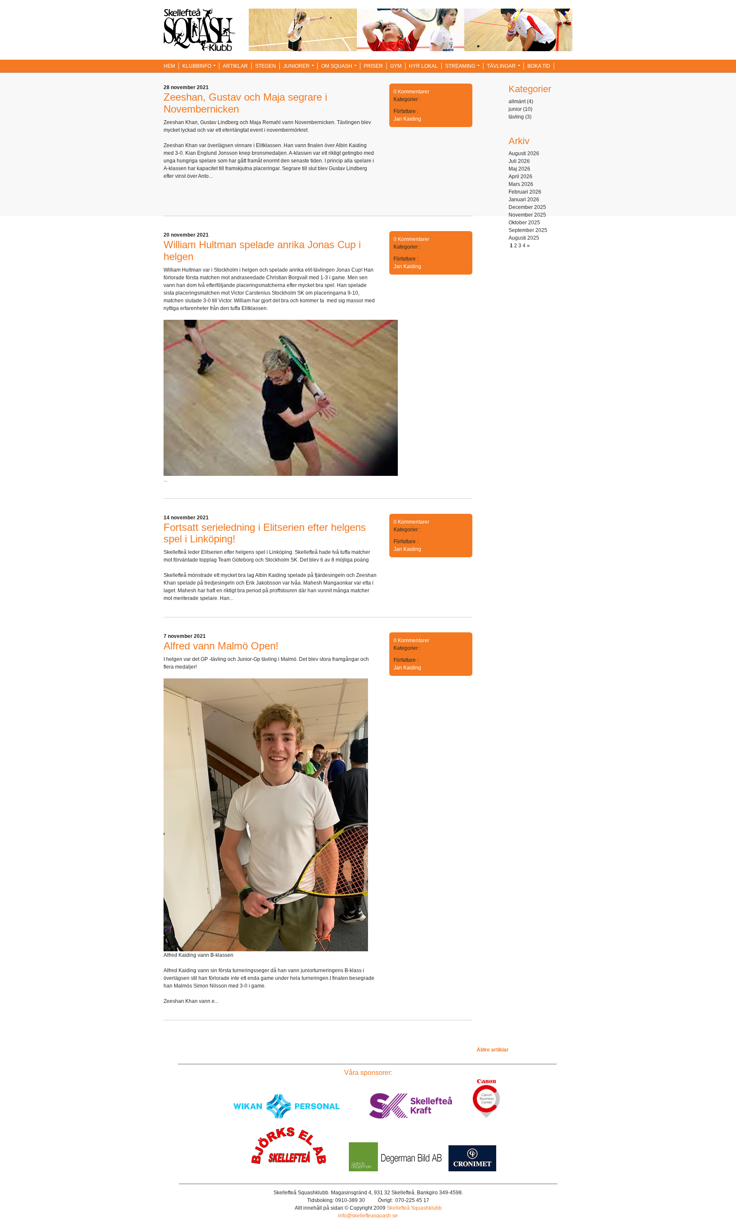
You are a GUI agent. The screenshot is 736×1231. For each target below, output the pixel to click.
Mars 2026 (521, 184)
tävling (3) (520, 117)
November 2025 (527, 215)
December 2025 (527, 207)
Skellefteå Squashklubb (414, 1208)
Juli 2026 (519, 161)
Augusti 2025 (524, 238)
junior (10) (520, 109)
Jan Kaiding (407, 119)
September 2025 (528, 230)
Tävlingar (501, 66)
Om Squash (336, 66)
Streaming (460, 66)
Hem (169, 66)
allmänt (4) (521, 101)
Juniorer (296, 66)
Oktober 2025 (524, 223)
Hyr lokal (423, 66)
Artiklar (235, 66)
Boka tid (538, 66)
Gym (396, 66)
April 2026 (520, 177)
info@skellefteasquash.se (368, 1216)
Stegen (265, 66)
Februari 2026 (525, 192)
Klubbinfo (196, 66)
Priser (373, 66)
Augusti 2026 (524, 153)
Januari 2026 (524, 200)
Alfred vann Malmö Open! (221, 646)
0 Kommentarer (411, 92)
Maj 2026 (519, 169)
